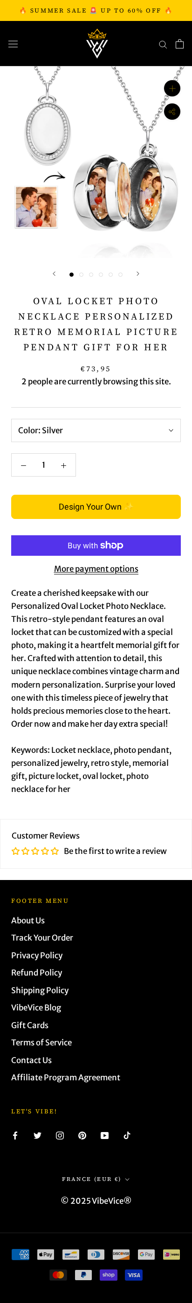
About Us (28, 920)
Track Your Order (42, 938)
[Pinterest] (82, 1134)
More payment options (96, 569)
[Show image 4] (101, 275)
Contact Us (31, 1060)
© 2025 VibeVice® (96, 1201)
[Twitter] (37, 1134)
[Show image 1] (71, 275)
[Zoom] (172, 88)
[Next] (138, 274)
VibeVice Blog (36, 1008)
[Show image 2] (81, 275)
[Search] (163, 44)
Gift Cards (29, 1025)
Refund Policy (36, 973)
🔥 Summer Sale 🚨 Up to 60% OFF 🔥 (96, 10)
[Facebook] (15, 1134)
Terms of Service (41, 1042)
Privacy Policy (36, 955)
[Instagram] (60, 1134)
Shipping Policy (40, 990)
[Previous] (54, 274)
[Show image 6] (120, 275)
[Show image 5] (111, 275)
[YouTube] (105, 1134)
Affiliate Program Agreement (65, 1077)
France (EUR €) (92, 1179)
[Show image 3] (91, 275)
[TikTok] (127, 1134)
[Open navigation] (13, 44)
